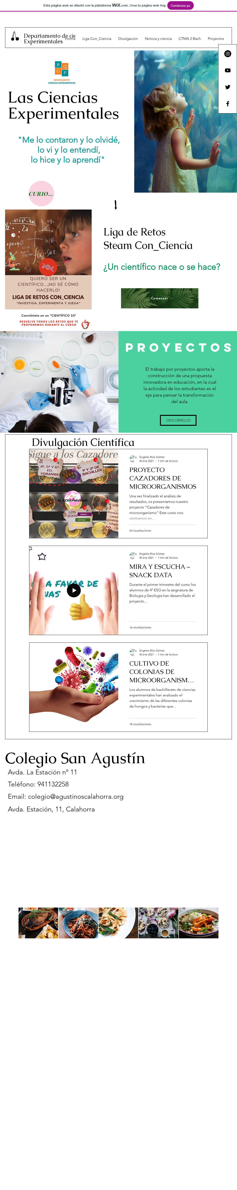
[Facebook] (227, 103)
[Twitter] (227, 87)
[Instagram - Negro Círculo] (227, 53)
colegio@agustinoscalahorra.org (76, 796)
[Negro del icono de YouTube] (227, 70)
